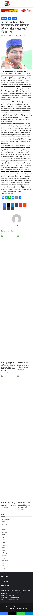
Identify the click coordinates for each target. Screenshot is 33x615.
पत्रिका (3, 542)
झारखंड (4, 529)
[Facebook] (4, 205)
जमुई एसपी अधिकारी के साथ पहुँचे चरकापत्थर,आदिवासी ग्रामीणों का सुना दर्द (23, 365)
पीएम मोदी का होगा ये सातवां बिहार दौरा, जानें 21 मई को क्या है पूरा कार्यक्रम (8, 504)
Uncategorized (6, 519)
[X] (8, 205)
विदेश (3, 566)
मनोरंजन (4, 555)
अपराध (3, 521)
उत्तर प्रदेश (4, 524)
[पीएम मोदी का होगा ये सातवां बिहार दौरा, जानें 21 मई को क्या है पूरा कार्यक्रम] (8, 438)
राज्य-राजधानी (5, 560)
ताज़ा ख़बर (9, 15)
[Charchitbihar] (7, 3)
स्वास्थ (3, 568)
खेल (3, 527)
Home (4, 15)
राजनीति (14, 18)
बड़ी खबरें (4, 545)
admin (4, 35)
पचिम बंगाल (4, 540)
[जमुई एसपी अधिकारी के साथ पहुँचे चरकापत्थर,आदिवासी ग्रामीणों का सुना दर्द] (24, 298)
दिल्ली (3, 534)
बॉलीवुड (4, 550)
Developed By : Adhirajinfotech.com (17, 608)
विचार (3, 563)
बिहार (9, 18)
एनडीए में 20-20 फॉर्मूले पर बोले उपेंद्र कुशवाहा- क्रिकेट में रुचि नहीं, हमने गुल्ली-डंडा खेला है (23, 505)
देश (3, 537)
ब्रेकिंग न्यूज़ (4, 553)
